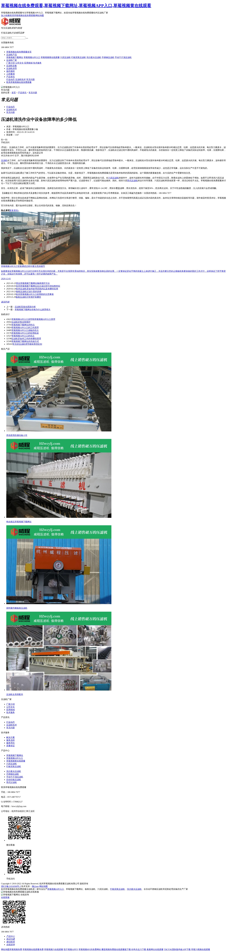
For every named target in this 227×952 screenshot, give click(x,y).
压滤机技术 (20, 79)
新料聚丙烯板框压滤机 (16, 608)
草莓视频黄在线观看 (50, 57)
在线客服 (5, 897)
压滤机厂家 (11, 60)
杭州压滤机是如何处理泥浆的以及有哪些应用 (37, 289)
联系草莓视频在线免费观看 (22, 15)
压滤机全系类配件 (14, 694)
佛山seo (35, 886)
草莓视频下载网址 (14, 57)
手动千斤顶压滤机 (123, 57)
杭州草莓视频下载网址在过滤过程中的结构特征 (38, 286)
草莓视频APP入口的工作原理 (25, 327)
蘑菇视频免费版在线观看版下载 (116, 949)
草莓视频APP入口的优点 (23, 336)
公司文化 (19, 63)
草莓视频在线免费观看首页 (19, 52)
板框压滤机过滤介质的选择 (28, 291)
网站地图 (39, 15)
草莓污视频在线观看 (200, 949)
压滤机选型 (11, 68)
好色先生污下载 (138, 949)
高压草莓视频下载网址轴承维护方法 (33, 283)
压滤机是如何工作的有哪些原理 (26, 338)
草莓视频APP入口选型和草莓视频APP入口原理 (33, 319)
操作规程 (10, 71)
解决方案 (10, 737)
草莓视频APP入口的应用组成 (25, 333)
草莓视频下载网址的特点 (23, 325)
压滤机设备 (11, 66)
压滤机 (4, 160)
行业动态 (10, 79)
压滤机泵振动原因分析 (25, 307)
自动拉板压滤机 (13, 779)
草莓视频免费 (15, 949)
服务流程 (10, 740)
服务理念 (10, 743)
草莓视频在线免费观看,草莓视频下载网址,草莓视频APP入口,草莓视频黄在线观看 (76, 5)
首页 (14, 92)
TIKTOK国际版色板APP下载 (177, 949)
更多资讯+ (14, 210)
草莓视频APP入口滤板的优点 (25, 330)
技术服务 (37, 63)
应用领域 (28, 63)
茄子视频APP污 (71, 949)
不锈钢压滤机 (108, 57)
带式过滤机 (11, 782)
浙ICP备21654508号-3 (11, 886)
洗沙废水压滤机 (93, 57)
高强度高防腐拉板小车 (16, 435)
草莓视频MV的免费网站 (90, 949)
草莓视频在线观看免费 (33, 949)
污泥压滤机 (65, 57)
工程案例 (10, 74)
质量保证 (10, 746)
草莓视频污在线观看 (53, 949)
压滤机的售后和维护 (21, 322)
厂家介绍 (10, 63)
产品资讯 (10, 77)
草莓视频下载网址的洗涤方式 (25, 341)
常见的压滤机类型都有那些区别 (27, 344)
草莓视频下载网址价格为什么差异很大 (32, 309)
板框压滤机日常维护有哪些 (28, 297)
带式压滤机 (132, 180)
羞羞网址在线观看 (155, 949)
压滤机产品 (11, 55)
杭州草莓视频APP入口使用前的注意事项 (35, 294)
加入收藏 (5, 15)
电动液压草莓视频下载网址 (19, 522)
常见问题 (30, 79)
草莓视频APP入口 (32, 57)
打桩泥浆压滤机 (78, 57)
